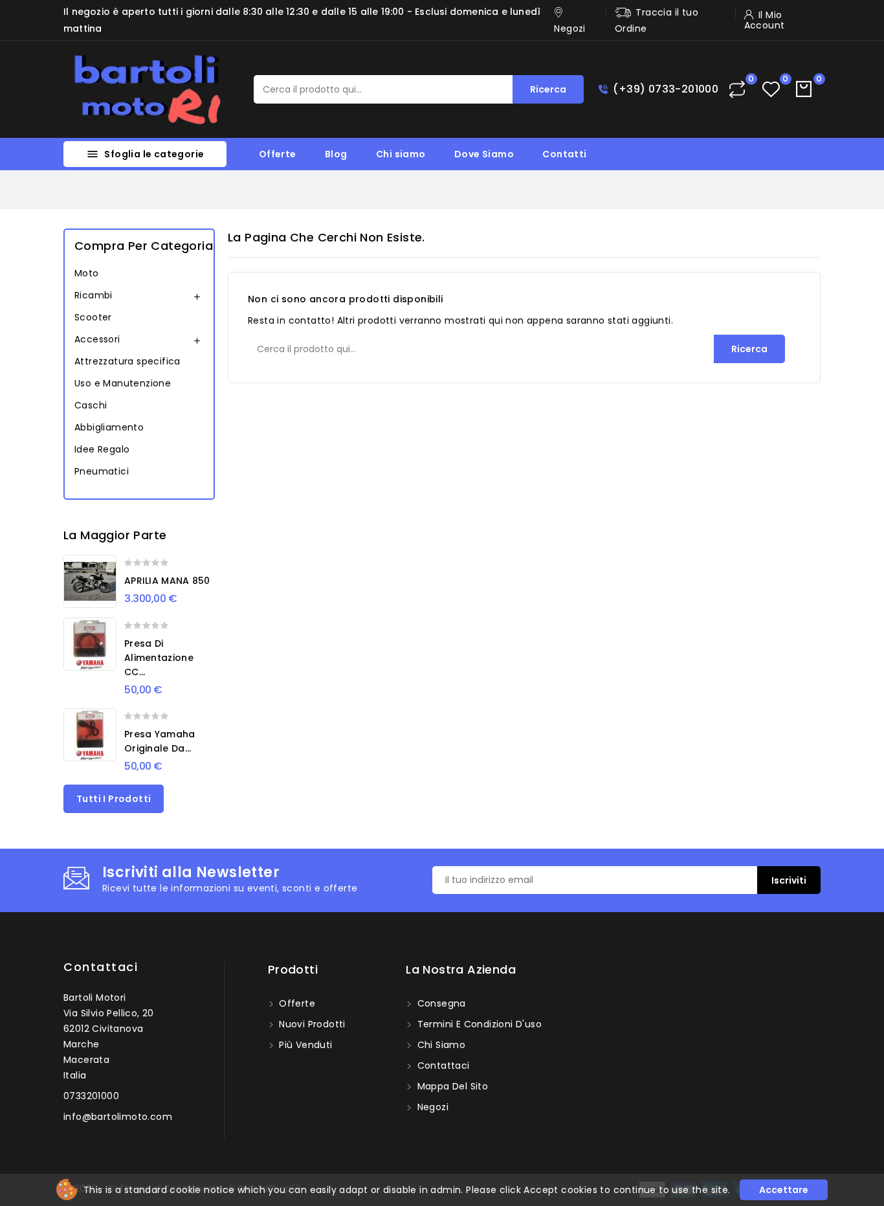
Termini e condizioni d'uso (478, 1024)
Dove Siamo (484, 154)
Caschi (90, 405)
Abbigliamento (109, 427)
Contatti (564, 154)
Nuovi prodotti (311, 1024)
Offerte (277, 154)
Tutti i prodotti (113, 798)
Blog (336, 154)
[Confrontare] (737, 89)
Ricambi (93, 295)
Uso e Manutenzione (122, 383)
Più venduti (304, 1044)
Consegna (440, 1003)
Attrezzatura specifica (127, 361)
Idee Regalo (101, 449)
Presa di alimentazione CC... (158, 657)
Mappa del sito (451, 1086)
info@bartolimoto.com (117, 1116)
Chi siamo (401, 154)
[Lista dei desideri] (771, 89)
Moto (86, 273)
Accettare (783, 1189)
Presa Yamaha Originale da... (159, 741)
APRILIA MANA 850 (167, 580)
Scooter (93, 317)
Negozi (431, 1106)
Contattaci (100, 967)
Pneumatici (101, 471)
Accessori (97, 339)
